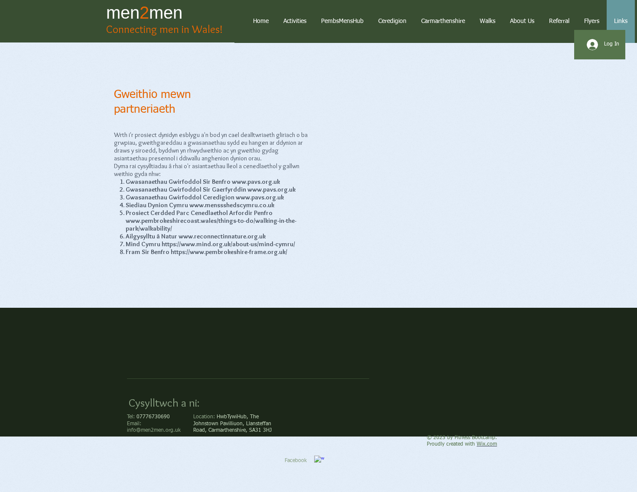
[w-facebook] (319, 461)
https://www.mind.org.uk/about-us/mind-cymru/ (228, 244)
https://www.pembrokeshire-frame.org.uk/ (229, 252)
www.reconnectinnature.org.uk (222, 236)
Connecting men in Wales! (164, 29)
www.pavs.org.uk (256, 182)
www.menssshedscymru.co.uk (231, 205)
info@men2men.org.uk (154, 430)
